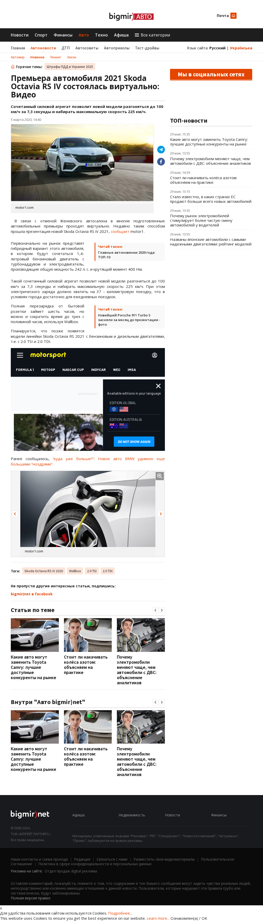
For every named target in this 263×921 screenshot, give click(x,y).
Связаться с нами (112, 859)
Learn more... (158, 918)
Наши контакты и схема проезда (39, 859)
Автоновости (43, 47)
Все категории (155, 35)
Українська (241, 47)
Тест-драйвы (147, 47)
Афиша (121, 35)
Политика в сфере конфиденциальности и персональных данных (95, 863)
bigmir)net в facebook (32, 593)
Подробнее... (120, 913)
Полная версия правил (30, 898)
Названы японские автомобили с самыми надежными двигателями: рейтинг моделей (210, 242)
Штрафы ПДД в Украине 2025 (70, 66)
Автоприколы (116, 47)
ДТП (66, 47)
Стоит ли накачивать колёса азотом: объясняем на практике (86, 664)
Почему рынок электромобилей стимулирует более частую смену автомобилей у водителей (201, 220)
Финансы (63, 35)
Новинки (37, 57)
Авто (84, 35)
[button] (15, 514)
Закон (71, 57)
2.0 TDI (107, 571)
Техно (101, 35)
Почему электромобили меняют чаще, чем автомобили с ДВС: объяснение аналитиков (136, 670)
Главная (18, 47)
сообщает (120, 231)
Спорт (41, 35)
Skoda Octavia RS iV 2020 (43, 571)
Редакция (82, 859)
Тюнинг (55, 57)
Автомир (18, 57)
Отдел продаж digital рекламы (71, 871)
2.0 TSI (92, 571)
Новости (20, 35)
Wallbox (75, 571)
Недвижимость (132, 815)
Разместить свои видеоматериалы (164, 859)
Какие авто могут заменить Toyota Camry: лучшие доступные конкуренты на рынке (33, 667)
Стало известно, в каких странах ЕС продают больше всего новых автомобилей (210, 199)
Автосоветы (87, 47)
